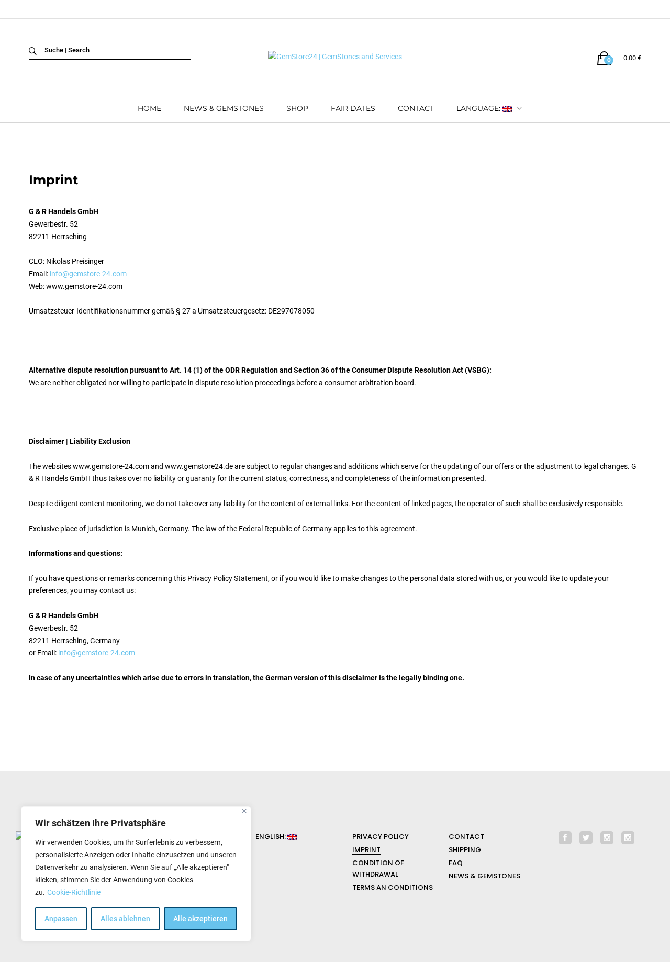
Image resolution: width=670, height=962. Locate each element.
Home (149, 108)
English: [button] (271, 837)
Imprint (366, 850)
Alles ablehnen (125, 918)
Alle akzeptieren (200, 918)
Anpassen (60, 918)
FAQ (456, 863)
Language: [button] (479, 108)
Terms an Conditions (392, 887)
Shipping (465, 850)
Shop (297, 108)
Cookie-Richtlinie (73, 892)
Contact (416, 108)
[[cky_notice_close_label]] (244, 811)
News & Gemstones (224, 108)
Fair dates (353, 108)
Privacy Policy (380, 837)
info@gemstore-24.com (88, 274)
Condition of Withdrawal (378, 868)
